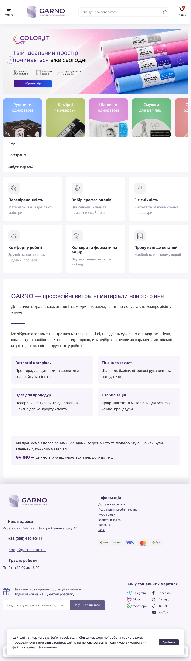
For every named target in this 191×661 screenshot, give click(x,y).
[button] (10, 60)
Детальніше (47, 647)
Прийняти (169, 642)
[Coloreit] (95, 61)
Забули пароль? (20, 167)
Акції (101, 530)
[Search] (165, 12)
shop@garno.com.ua (27, 549)
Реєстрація (17, 155)
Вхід (11, 143)
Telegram (139, 593)
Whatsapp (140, 606)
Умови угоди (106, 515)
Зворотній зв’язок (110, 520)
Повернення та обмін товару (117, 509)
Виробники (105, 525)
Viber (136, 599)
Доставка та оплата (111, 504)
